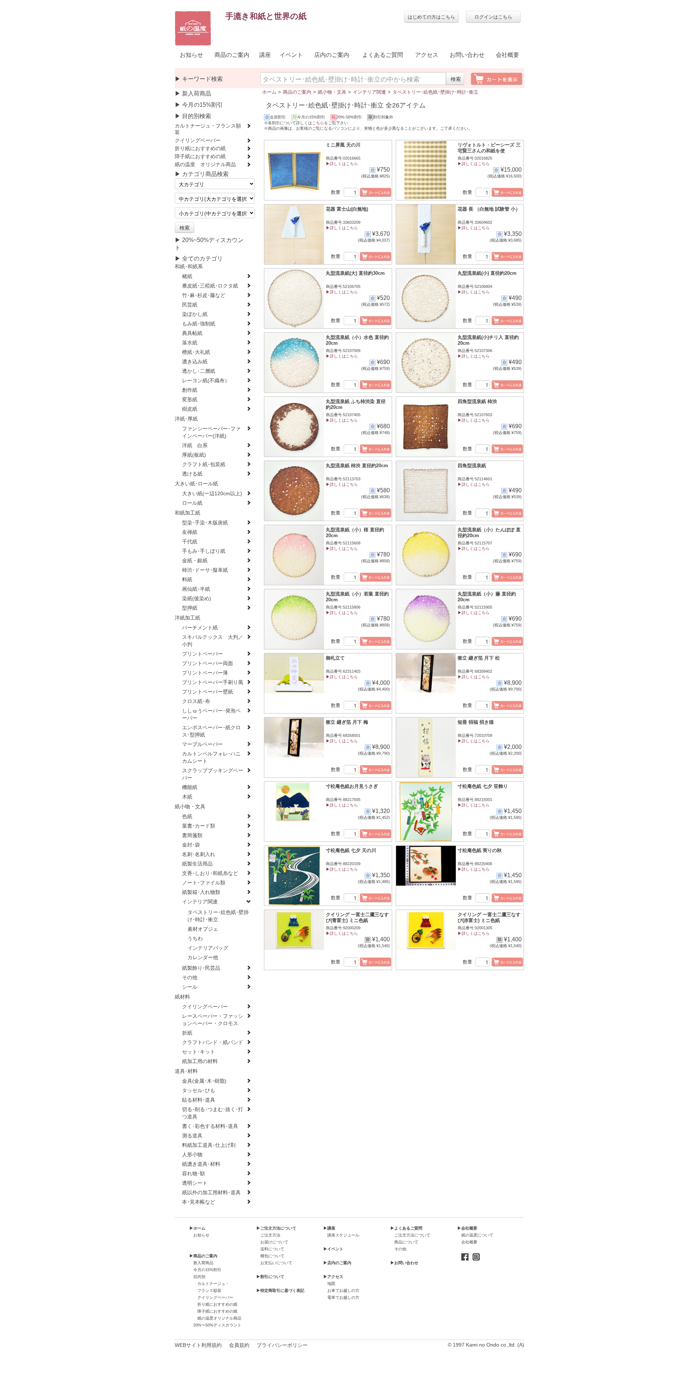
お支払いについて (276, 1263)
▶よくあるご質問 (406, 1228)
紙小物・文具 (190, 806)
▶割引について (270, 1276)
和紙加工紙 (187, 513)
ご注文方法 (270, 1235)
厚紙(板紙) (194, 455)
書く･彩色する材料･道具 (210, 1126)
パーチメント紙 (200, 627)
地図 (331, 1283)
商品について (406, 1242)
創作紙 (189, 390)
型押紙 (189, 608)
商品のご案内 (231, 55)
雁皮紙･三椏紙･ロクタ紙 (210, 286)
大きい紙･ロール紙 (196, 484)
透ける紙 (192, 474)
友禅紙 (189, 532)
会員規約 (239, 1345)
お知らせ (191, 55)
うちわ (195, 938)
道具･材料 (186, 1071)
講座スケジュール (343, 1235)
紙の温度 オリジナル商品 (205, 164)
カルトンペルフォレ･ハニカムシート (211, 757)
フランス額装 (209, 1290)
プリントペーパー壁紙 (207, 692)
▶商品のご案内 (203, 1256)
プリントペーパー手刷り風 (212, 682)
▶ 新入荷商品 (193, 93)
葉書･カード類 (198, 826)
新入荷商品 (203, 1263)
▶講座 (329, 1228)
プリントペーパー (202, 654)
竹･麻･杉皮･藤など (203, 295)
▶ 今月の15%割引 (199, 105)
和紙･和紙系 (189, 266)
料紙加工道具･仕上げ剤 (209, 1145)
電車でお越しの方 (343, 1297)
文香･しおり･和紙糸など (210, 873)
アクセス (426, 55)
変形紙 (189, 399)
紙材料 (182, 997)
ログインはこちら (493, 16)
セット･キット (198, 1052)
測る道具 (192, 1135)
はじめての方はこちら (431, 16)
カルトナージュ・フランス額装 (208, 129)
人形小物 (192, 1154)
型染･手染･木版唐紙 (205, 523)
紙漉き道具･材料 (201, 1164)
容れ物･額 (193, 1173)
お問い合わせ (467, 55)
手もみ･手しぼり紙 (203, 551)
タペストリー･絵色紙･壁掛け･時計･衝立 (218, 916)
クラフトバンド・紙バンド (212, 1042)
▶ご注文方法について (276, 1228)
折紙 (187, 1033)
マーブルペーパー (202, 744)
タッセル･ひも (198, 1090)
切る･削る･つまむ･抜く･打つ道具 (212, 1113)
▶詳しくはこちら (342, 163)
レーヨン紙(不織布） (206, 380)
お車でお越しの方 (343, 1290)
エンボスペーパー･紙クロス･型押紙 (211, 731)
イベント (291, 55)
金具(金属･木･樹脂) (204, 1081)
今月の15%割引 (207, 1269)
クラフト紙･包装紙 (203, 464)
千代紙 (189, 541)
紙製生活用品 (197, 864)
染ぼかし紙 (195, 314)
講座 (265, 55)
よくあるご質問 (382, 55)
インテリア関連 (200, 902)
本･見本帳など (198, 1202)
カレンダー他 (202, 957)
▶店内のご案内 (337, 1263)
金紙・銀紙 (195, 560)
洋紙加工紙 (187, 618)
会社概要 (507, 55)
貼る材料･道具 (198, 1100)
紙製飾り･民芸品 (201, 968)
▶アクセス (333, 1276)
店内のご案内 (331, 55)
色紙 (187, 816)
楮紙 (187, 276)
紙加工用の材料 (200, 1061)
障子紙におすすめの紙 (200, 156)
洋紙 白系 (195, 445)
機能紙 (189, 787)
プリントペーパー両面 (207, 663)
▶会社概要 (467, 1228)
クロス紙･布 (196, 701)
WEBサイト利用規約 (198, 1345)
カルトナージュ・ (213, 1283)
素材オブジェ (202, 929)
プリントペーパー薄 (205, 673)
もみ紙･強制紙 (198, 324)
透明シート (195, 1183)
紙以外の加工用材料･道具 (211, 1192)
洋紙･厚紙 (186, 419)
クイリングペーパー (198, 140)
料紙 (187, 579)
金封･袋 (191, 845)
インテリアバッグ (207, 948)
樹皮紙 (189, 409)
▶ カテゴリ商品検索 (202, 174)
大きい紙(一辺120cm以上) (212, 493)
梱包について (272, 1256)
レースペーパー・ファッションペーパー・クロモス (212, 1019)
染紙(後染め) (196, 598)
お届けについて (274, 1242)
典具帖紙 (192, 333)
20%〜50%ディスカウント (217, 1325)
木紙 (187, 797)
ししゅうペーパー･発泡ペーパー (211, 714)
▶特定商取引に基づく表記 (280, 1290)
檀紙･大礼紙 (196, 352)
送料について (272, 1249)
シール (189, 987)
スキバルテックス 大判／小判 (212, 640)
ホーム (269, 92)
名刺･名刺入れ (198, 854)
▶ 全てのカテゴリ (199, 258)
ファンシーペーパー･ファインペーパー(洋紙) (211, 432)
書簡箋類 (192, 835)
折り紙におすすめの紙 (200, 148)
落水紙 (189, 342)
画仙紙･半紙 (196, 589)
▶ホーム (197, 1228)
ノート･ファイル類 (203, 883)
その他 (189, 977)
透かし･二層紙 (198, 371)
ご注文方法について (412, 1235)
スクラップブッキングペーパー (212, 774)
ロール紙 (192, 503)
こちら (318, 123)
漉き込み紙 (195, 361)
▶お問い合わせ (404, 1263)
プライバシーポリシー (282, 1345)
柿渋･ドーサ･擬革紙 (205, 570)
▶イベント (333, 1249)
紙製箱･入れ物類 (201, 892)
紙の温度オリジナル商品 (219, 1318)
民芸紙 (189, 305)
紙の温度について (477, 1235)
